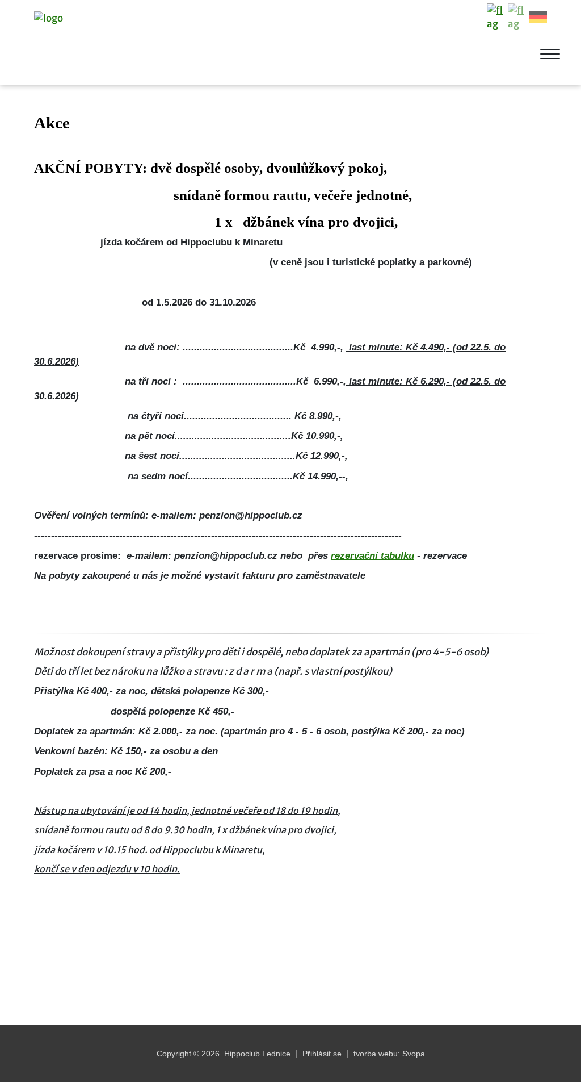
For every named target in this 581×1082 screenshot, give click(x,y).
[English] (517, 17)
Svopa (413, 1053)
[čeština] (496, 17)
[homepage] (95, 44)
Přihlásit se (322, 1053)
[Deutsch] (538, 17)
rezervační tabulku (372, 555)
